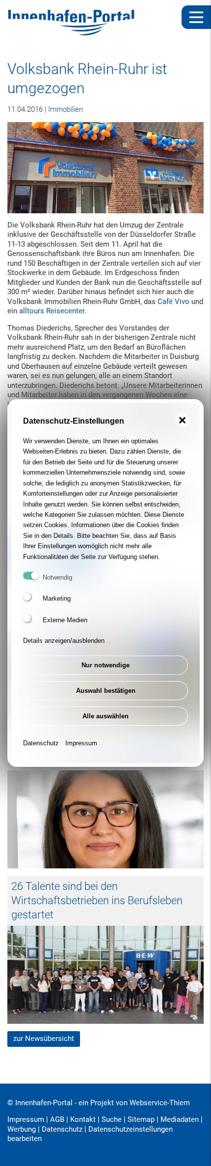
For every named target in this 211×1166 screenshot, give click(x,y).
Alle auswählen (105, 716)
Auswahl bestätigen (105, 690)
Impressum (81, 743)
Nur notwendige (105, 665)
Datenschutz (41, 743)
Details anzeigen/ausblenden (64, 640)
